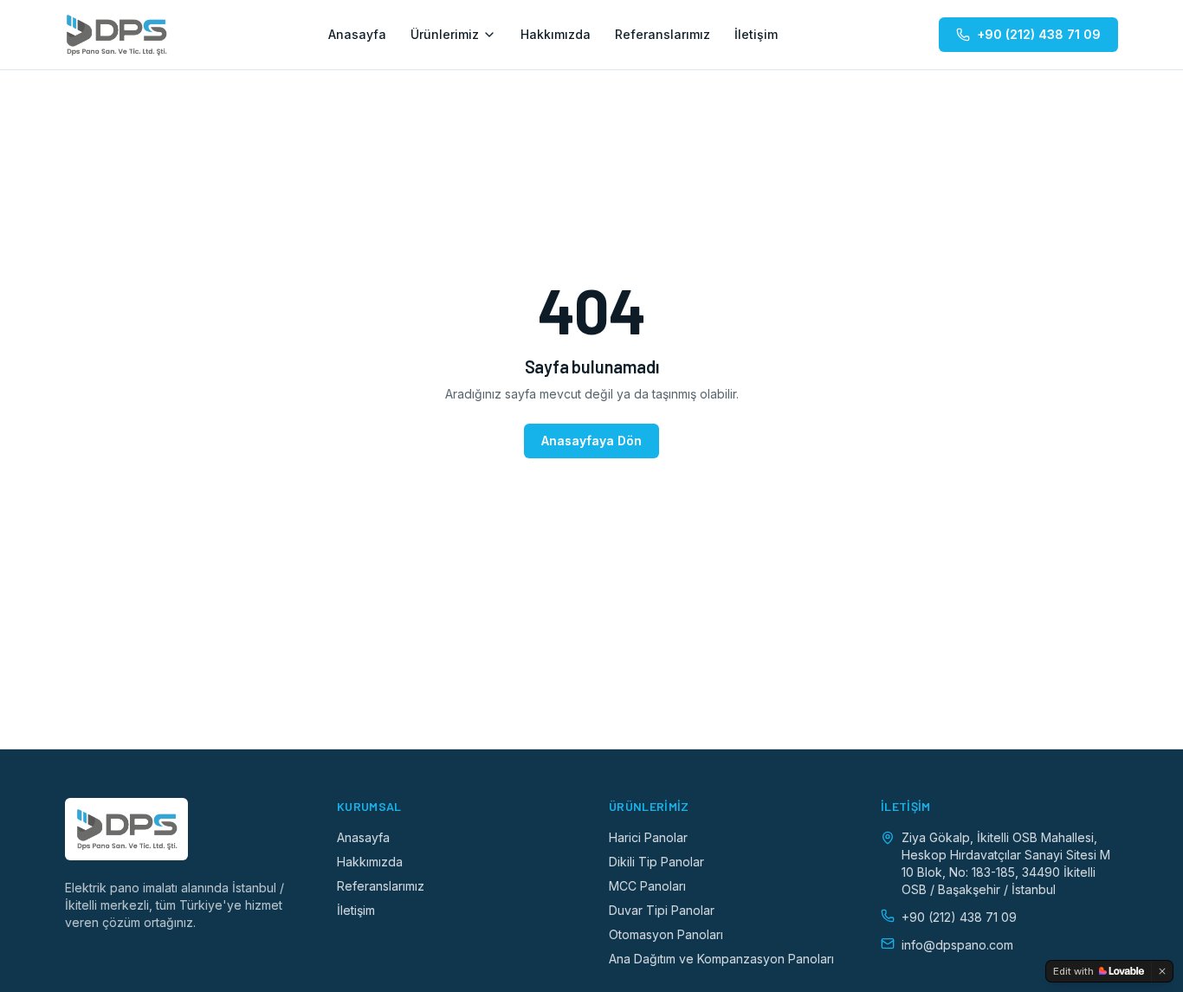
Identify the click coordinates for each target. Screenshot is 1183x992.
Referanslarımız (662, 34)
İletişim (756, 34)
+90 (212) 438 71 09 (1039, 34)
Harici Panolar (648, 837)
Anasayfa (357, 34)
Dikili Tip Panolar (656, 861)
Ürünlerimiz (444, 34)
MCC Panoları (647, 886)
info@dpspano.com (957, 944)
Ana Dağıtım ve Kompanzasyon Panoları (721, 958)
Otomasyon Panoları (666, 934)
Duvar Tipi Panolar (661, 910)
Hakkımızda (555, 34)
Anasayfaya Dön (591, 440)
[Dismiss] (1162, 971)
